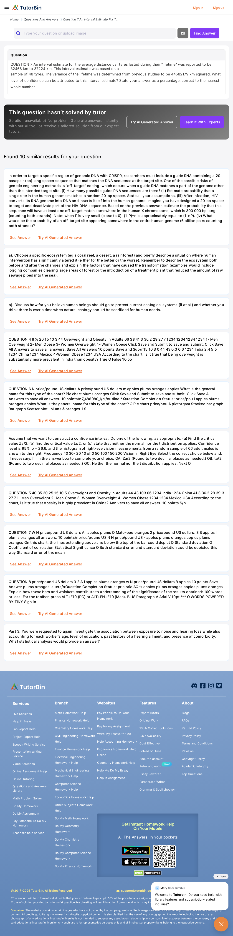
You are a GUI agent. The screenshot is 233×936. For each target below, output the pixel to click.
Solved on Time (150, 751)
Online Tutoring (23, 779)
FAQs (185, 720)
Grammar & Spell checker (157, 789)
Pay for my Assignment (113, 726)
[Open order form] (2, 15)
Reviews (188, 751)
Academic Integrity (195, 766)
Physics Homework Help (72, 720)
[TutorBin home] (26, 7)
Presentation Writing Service (27, 754)
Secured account (151, 759)
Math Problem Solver (27, 798)
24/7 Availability (150, 736)
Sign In (198, 8)
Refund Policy (191, 728)
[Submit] (19, 33)
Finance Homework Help (72, 749)
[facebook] (194, 685)
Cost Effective (149, 743)
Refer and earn (150, 766)
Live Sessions (22, 714)
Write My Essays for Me (114, 734)
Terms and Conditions (197, 743)
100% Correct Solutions (156, 728)
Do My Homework (25, 806)
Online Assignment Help (30, 771)
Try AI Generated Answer (60, 237)
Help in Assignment (111, 778)
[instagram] (211, 685)
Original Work (148, 720)
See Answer (20, 237)
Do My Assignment (26, 813)
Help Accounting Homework (117, 741)
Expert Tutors (149, 713)
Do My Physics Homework (73, 866)
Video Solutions (24, 764)
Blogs (186, 713)
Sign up (219, 8)
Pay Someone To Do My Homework (29, 823)
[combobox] (95, 33)
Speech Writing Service (29, 744)
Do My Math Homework (72, 818)
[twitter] (219, 685)
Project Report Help (27, 737)
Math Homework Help (70, 713)
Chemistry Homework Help (74, 728)
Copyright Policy (193, 759)
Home (14, 19)
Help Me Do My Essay (112, 770)
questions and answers (41, 19)
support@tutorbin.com (137, 890)
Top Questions (192, 774)
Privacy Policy (191, 736)
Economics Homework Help (74, 797)
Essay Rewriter (150, 774)
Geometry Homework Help (116, 762)
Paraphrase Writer (152, 782)
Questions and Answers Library (30, 788)
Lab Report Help (24, 729)
